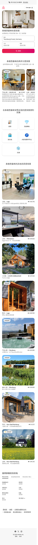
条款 (20, 536)
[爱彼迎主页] (3, 7)
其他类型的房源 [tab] (15, 477)
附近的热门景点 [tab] (27, 477)
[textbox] (10, 45)
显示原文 (25, 2)
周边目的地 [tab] (5, 477)
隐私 (16, 536)
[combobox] (18, 39)
